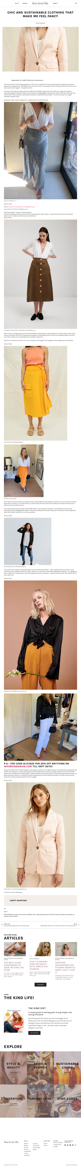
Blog (17, 3)
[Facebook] (65, 1145)
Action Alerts (36, 1147)
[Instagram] (75, 1145)
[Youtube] (70, 1145)
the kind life (40, 3)
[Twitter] (67, 1145)
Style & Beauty (40, 23)
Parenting (27, 1155)
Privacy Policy (57, 1144)
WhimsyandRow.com (18, 766)
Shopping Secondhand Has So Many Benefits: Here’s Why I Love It (65, 967)
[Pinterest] (73, 1145)
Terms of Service (58, 1142)
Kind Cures (36, 1145)
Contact (55, 1146)
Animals (35, 1143)
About (55, 3)
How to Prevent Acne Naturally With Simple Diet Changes (39, 965)
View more (40, 984)
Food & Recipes (26, 1148)
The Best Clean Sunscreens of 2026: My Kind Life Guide (14, 966)
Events (35, 1149)
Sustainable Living (27, 1152)
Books (25, 3)
